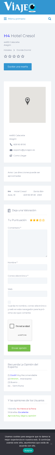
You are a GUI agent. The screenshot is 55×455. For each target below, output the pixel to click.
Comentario (14, 228)
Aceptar (28, 450)
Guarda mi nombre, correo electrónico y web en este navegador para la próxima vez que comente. (27, 309)
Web (10, 289)
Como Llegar (19, 155)
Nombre (12, 262)
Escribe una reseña (18, 66)
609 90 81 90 (19, 144)
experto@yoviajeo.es (24, 150)
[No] (51, 443)
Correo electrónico (18, 276)
